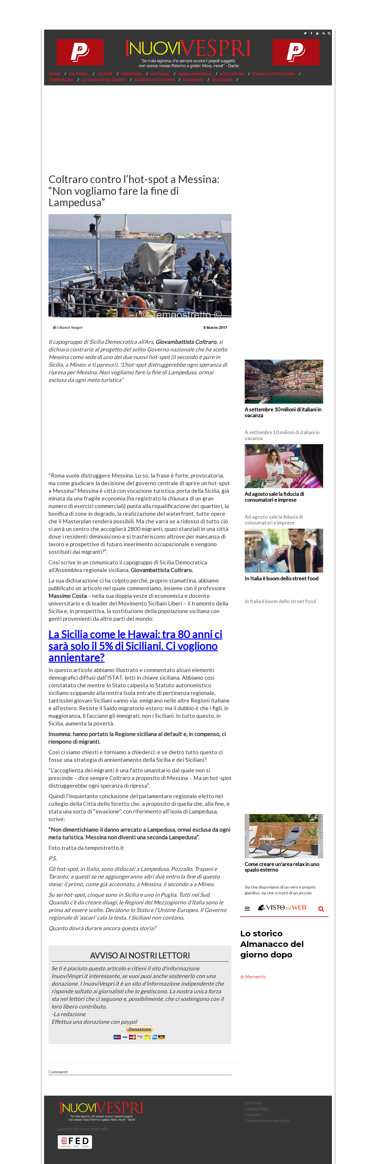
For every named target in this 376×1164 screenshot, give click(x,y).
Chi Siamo (254, 1102)
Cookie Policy (257, 1108)
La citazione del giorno (104, 79)
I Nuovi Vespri (70, 327)
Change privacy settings (267, 1120)
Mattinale (159, 74)
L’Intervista (131, 74)
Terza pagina (61, 79)
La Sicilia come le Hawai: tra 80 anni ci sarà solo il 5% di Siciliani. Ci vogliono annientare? (135, 645)
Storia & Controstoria (273, 74)
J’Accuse (105, 74)
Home (54, 74)
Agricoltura (232, 74)
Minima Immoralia (195, 74)
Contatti (253, 1114)
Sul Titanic (78, 74)
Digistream (193, 79)
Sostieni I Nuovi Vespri (154, 79)
